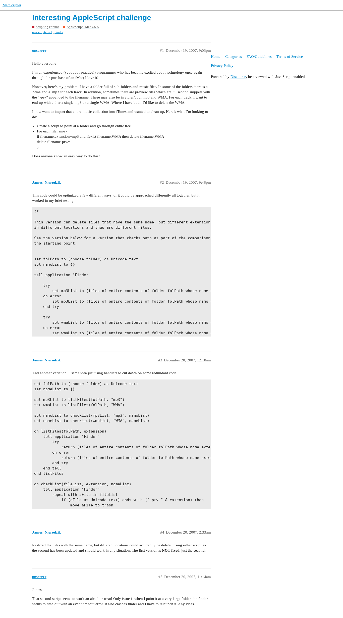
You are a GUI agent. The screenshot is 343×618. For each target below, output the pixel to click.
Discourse (238, 77)
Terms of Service (289, 57)
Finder (58, 32)
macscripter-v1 (42, 32)
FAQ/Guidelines (259, 57)
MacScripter (12, 5)
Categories (233, 57)
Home (215, 57)
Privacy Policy (222, 66)
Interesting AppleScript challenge (91, 17)
